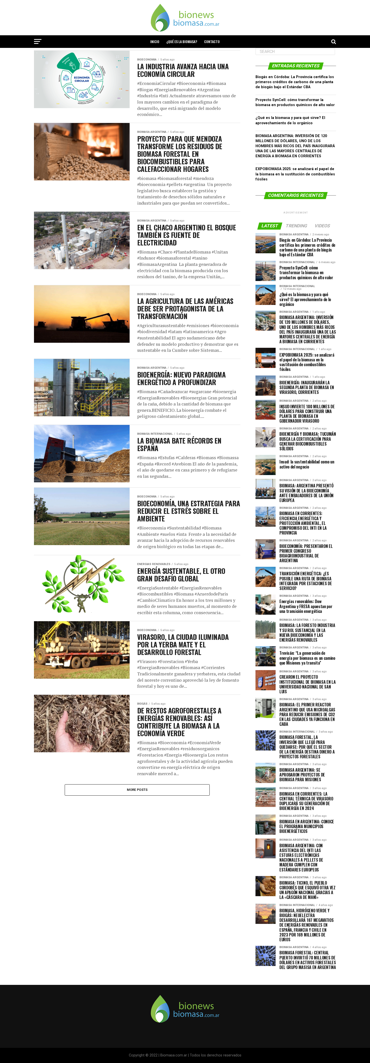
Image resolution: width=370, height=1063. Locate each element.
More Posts (137, 790)
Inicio (154, 41)
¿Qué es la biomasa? (181, 41)
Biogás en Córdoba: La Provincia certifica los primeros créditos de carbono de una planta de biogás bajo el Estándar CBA (294, 82)
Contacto (212, 41)
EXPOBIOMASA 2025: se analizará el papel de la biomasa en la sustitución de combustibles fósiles (295, 174)
